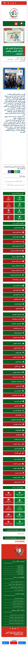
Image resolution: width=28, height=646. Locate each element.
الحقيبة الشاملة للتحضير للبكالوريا (16, 617)
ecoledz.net (17, 634)
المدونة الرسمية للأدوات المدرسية (16, 620)
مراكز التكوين (18, 361)
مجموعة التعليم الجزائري (18, 606)
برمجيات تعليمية (17, 444)
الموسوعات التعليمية (16, 419)
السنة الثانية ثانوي (17, 290)
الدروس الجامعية (17, 328)
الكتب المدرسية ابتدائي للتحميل (16, 614)
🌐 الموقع (5, 642)
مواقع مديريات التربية (18, 589)
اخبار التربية (19, 386)
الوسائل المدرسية (17, 410)
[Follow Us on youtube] (15, 628)
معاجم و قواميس (17, 424)
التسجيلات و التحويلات (16, 381)
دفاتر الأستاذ (19, 434)
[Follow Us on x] (18, 628)
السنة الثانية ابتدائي (17, 237)
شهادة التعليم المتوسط (15, 275)
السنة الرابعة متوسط (17, 270)
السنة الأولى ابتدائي (17, 232)
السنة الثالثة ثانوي (17, 294)
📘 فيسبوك (22, 642)
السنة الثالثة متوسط (17, 265)
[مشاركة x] (12, 171)
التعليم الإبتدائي (20, 565)
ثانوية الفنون (19, 308)
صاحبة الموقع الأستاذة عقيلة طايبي (16, 623)
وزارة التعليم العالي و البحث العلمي (15, 584)
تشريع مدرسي (17, 390)
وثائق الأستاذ (19, 430)
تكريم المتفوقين (18, 482)
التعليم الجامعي (10, 59)
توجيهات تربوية (22, 60)
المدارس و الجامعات (17, 319)
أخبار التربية (17, 59)
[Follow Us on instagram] (13, 628)
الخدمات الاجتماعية (16, 395)
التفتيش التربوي (18, 448)
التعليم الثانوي (20, 567)
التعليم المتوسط (20, 571)
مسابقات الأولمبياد (17, 477)
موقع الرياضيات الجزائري (18, 601)
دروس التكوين (18, 366)
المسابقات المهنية (17, 372)
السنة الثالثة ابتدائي (17, 241)
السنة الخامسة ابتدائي (16, 250)
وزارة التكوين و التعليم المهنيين (16, 587)
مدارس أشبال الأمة (17, 279)
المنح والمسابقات (18, 332)
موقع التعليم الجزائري (18, 598)
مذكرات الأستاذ (18, 439)
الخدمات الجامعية (17, 337)
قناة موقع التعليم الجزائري (17, 603)
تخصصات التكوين (17, 357)
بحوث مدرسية (18, 473)
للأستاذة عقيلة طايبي (14, 633)
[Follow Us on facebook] (10, 628)
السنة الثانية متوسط (17, 261)
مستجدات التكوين (17, 343)
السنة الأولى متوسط (17, 256)
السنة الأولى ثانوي (17, 285)
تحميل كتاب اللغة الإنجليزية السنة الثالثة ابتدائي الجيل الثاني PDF (14, 39)
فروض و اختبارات (17, 463)
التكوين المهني (20, 573)
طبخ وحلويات (18, 352)
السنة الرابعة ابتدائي (17, 246)
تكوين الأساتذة (18, 453)
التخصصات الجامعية (16, 323)
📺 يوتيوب (13, 642)
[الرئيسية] (21, 23)
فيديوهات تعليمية (17, 468)
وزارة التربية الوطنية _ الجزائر (17, 581)
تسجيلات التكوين (18, 348)
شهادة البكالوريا (17, 299)
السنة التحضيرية (18, 227)
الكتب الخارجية (18, 405)
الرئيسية (21, 59)
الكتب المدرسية (18, 401)
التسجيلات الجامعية (17, 314)
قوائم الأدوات (18, 415)
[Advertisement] (14, 147)
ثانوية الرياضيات (18, 304)
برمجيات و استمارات (17, 377)
